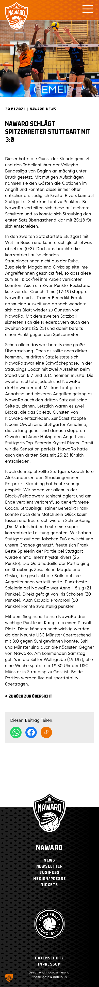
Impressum (49, 964)
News (51, 109)
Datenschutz (49, 958)
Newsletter (49, 866)
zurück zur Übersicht (30, 696)
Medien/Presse (49, 879)
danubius (60, 977)
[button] (9, 978)
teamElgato (40, 977)
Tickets (49, 885)
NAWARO (37, 109)
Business (49, 873)
